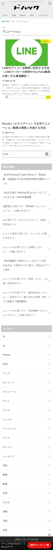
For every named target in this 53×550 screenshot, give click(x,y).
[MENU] (3, 3)
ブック (6, 437)
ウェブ (6, 373)
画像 (5, 511)
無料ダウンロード (38, 545)
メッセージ (8, 456)
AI (4, 336)
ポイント (7, 447)
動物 (5, 474)
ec (4, 345)
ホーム (5, 15)
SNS (32, 15)
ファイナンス (43, 15)
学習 (5, 493)
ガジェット (8, 382)
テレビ (6, 410)
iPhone (23, 15)
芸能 (5, 520)
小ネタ (6, 502)
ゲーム (6, 401)
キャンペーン (10, 391)
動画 (5, 483)
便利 (5, 465)
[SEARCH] (50, 3)
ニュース (7, 419)
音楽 (14, 15)
